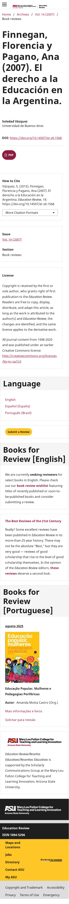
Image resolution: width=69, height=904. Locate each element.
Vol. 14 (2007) (44, 14)
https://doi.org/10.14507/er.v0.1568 (36, 138)
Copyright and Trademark (24, 887)
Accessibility (55, 887)
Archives (23, 14)
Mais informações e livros (23, 711)
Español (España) (17, 406)
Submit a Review (19, 432)
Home (6, 14)
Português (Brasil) (18, 413)
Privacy (10, 895)
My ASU (11, 877)
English (10, 400)
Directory (12, 862)
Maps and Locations (12, 845)
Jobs (8, 855)
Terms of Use (29, 895)
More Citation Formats (22, 212)
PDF (11, 155)
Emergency (51, 895)
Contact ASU (14, 870)
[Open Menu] (4, 4)
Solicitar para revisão (20, 720)
